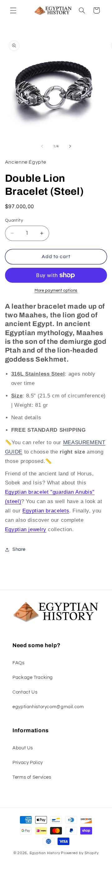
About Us (22, 748)
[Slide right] (70, 146)
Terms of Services (31, 777)
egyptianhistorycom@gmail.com (48, 706)
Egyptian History (45, 853)
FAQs (18, 663)
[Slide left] (42, 146)
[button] (13, 10)
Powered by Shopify (80, 853)
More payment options (56, 291)
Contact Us (24, 692)
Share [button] (19, 549)
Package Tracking (32, 677)
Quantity (14, 220)
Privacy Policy (27, 762)
